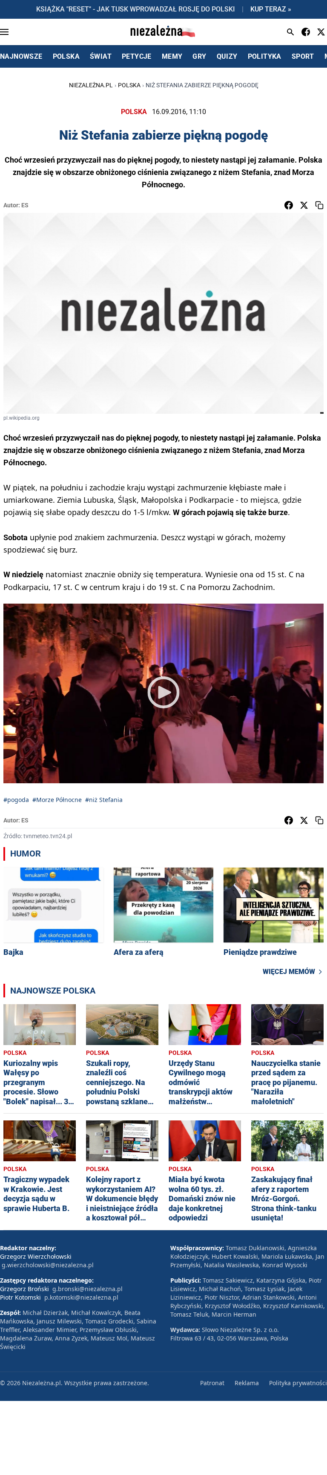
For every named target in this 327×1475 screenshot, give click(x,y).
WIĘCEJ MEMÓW (289, 972)
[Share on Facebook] (288, 205)
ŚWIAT (101, 56)
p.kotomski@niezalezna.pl (81, 1297)
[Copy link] (319, 205)
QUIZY (227, 56)
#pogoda (16, 800)
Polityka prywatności (298, 1383)
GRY (199, 56)
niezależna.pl (91, 85)
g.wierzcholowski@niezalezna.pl (48, 1265)
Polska (129, 85)
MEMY (172, 56)
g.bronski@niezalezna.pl (87, 1289)
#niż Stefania (104, 800)
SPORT (303, 56)
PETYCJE (137, 56)
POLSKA (66, 56)
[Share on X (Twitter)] (304, 205)
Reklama (247, 1383)
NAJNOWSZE (21, 56)
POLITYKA (264, 56)
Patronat (212, 1383)
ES (25, 205)
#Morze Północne (57, 800)
